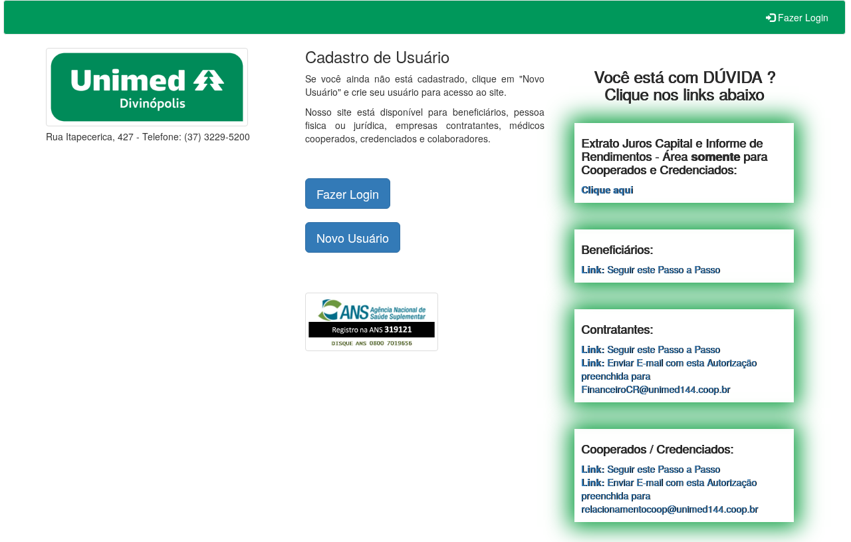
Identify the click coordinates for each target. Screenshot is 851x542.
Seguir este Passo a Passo (650, 269)
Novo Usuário (352, 237)
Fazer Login (801, 17)
